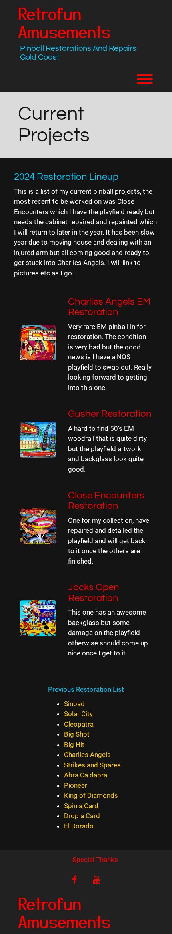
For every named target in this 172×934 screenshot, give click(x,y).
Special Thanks (95, 860)
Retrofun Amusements (64, 22)
